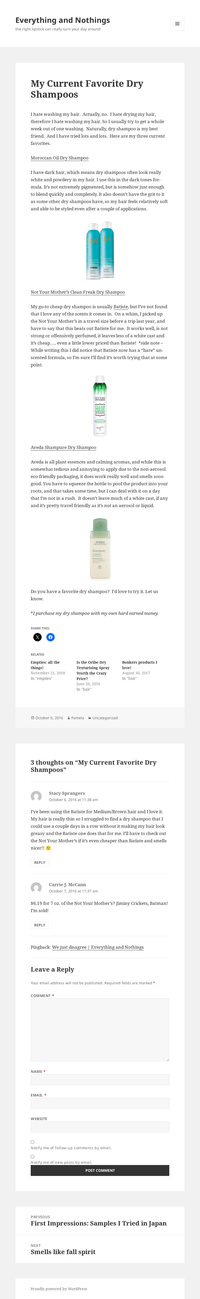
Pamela (77, 717)
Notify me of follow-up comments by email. (71, 1147)
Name (38, 1071)
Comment (42, 995)
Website (39, 1118)
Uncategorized (105, 717)
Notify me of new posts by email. (61, 1162)
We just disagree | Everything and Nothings (98, 947)
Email (38, 1095)
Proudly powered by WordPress (59, 1288)
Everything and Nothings (62, 20)
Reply (39, 862)
